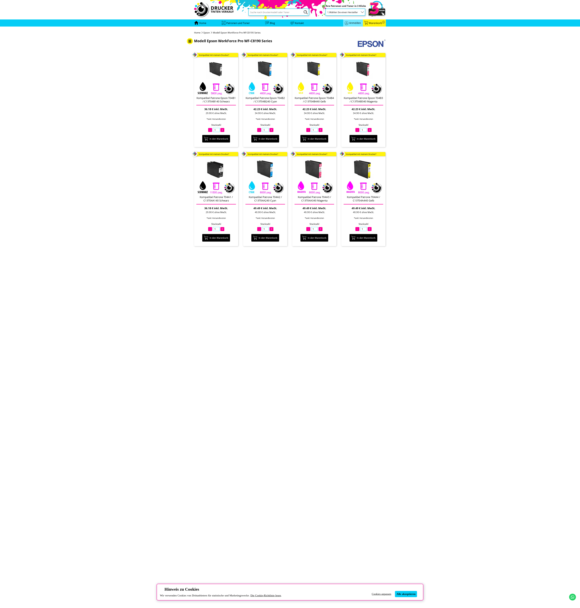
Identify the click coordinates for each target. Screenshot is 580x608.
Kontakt (299, 23)
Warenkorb (376, 23)
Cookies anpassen (381, 593)
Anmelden (355, 23)
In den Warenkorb (218, 138)
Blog (272, 23)
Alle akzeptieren (406, 593)
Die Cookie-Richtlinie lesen (265, 595)
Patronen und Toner (238, 23)
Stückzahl (216, 125)
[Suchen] (306, 12)
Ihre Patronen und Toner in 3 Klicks (345, 6)
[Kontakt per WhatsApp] (572, 597)
